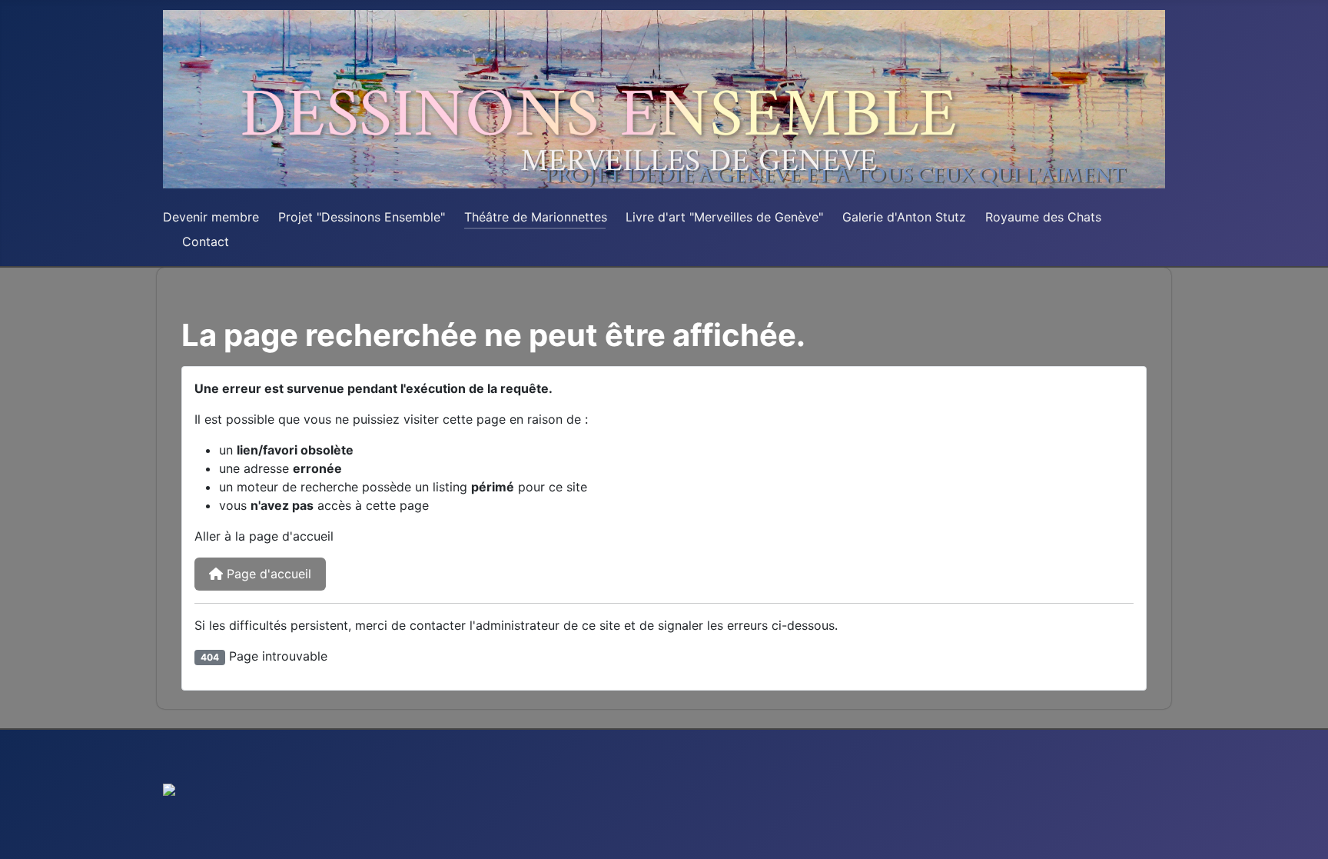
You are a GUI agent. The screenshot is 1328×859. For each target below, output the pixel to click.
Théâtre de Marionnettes (535, 217)
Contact (205, 241)
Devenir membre (211, 217)
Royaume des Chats (1043, 217)
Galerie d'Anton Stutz (904, 217)
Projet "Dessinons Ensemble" (361, 217)
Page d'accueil (267, 573)
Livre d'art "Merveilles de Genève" (724, 217)
